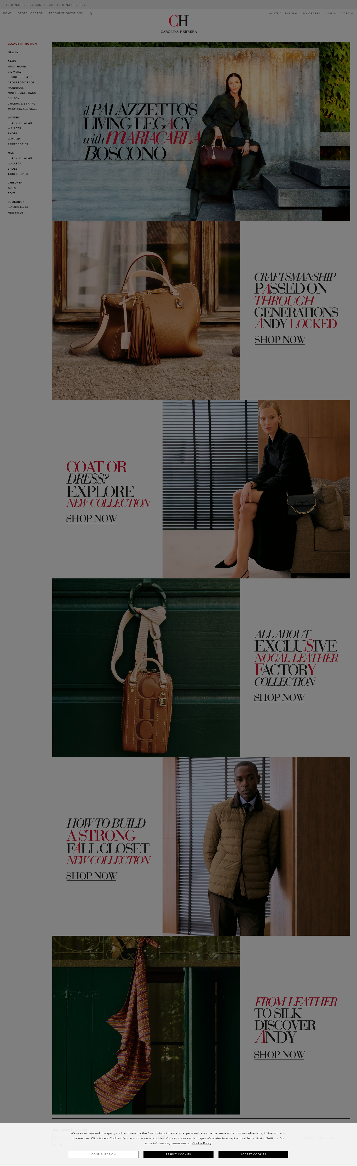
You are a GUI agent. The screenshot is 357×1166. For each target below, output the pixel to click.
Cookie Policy (201, 1143)
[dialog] (178, 1144)
